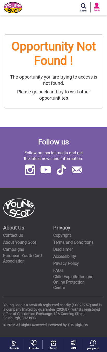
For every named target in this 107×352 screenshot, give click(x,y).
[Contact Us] (77, 171)
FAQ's (58, 270)
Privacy (61, 228)
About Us (13, 228)
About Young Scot (19, 242)
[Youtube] (46, 171)
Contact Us (13, 235)
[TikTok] (61, 171)
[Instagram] (30, 171)
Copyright (62, 235)
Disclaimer (63, 249)
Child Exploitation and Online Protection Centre (73, 282)
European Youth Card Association (22, 258)
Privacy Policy (66, 263)
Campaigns (13, 249)
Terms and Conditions (73, 242)
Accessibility (64, 256)
